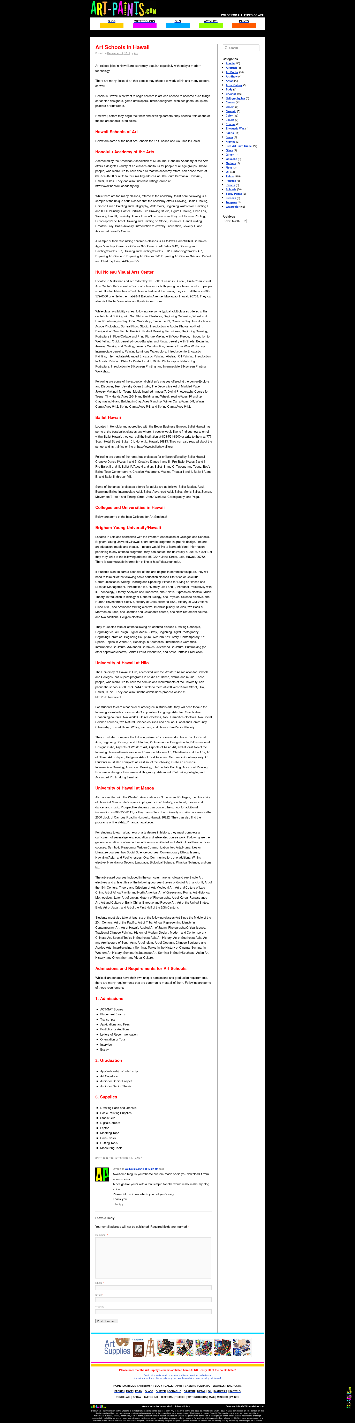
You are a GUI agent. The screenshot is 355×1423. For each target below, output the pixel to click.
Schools (231, 189)
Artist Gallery (234, 85)
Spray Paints (234, 193)
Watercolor (233, 206)
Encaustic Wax (235, 128)
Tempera (231, 202)
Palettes (231, 181)
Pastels (230, 185)
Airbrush (231, 67)
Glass (229, 150)
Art (136, 53)
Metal (229, 167)
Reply (118, 1204)
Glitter (230, 154)
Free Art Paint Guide (239, 146)
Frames (230, 141)
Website (99, 1306)
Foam (229, 137)
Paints (230, 176)
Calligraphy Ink (235, 98)
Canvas (230, 102)
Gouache (231, 159)
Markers (231, 163)
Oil (227, 172)
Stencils (231, 198)
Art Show (231, 76)
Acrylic (230, 63)
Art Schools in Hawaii (122, 47)
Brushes (231, 94)
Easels (230, 120)
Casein (230, 107)
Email (99, 1294)
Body (229, 89)
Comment (101, 1235)
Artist (229, 81)
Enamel (230, 124)
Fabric (230, 133)
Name (99, 1282)
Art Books (232, 72)
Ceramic (231, 111)
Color (229, 115)
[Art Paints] (123, 7)
